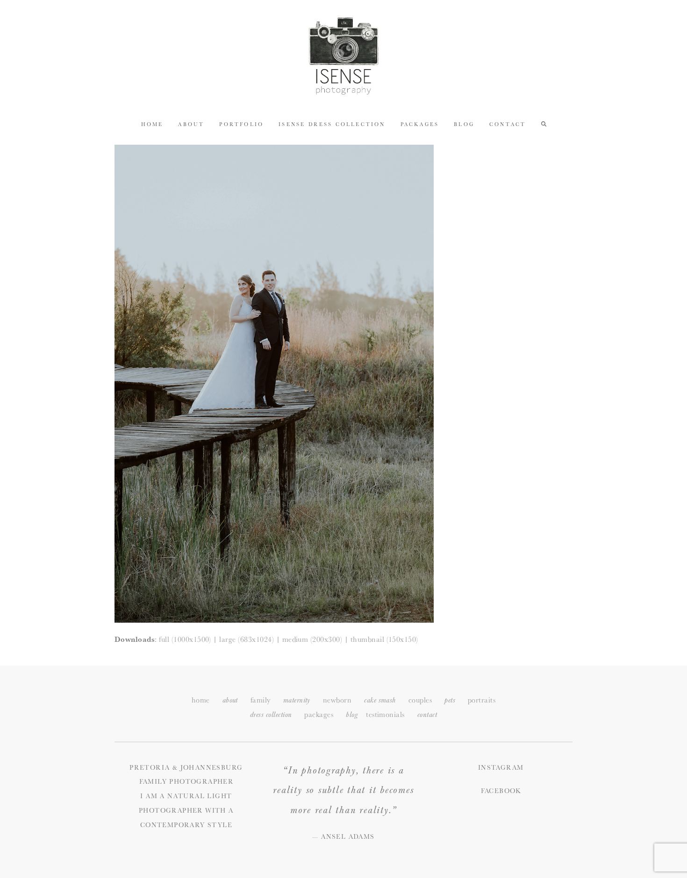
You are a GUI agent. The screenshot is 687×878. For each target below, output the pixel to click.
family (260, 700)
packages (318, 714)
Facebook (501, 791)
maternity (296, 700)
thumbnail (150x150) (384, 639)
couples (420, 700)
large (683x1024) (246, 639)
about (230, 700)
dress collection (271, 714)
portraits (481, 700)
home (201, 700)
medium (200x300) (312, 639)
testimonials (385, 714)
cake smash (380, 700)
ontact (427, 714)
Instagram (501, 767)
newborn (337, 700)
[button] (544, 123)
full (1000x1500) (185, 639)
